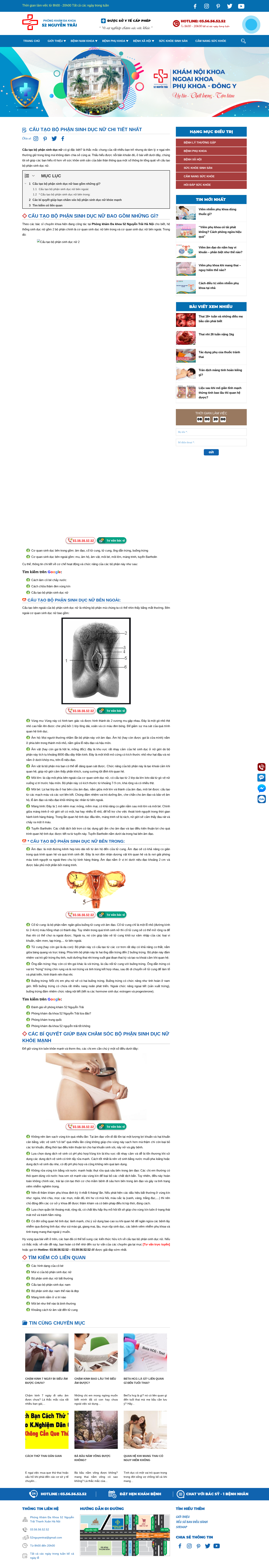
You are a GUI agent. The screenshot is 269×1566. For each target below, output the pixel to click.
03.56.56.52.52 (39, 1529)
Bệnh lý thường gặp (200, 142)
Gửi (211, 452)
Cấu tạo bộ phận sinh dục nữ (49, 592)
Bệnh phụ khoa (113, 40)
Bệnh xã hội (142, 40)
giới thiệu (182, 1516)
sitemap (181, 1527)
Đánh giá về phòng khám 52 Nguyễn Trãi (57, 1007)
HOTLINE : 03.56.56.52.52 (63, 1494)
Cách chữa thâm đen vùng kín (50, 586)
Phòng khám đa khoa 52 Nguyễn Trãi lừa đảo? (61, 1013)
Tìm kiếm (240, 57)
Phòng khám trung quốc (46, 1019)
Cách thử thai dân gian (43, 1455)
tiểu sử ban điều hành (192, 1522)
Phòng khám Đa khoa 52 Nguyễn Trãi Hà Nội (123, 224)
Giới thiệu (55, 40)
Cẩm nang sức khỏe (210, 40)
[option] (134, 82)
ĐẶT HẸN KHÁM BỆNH (140, 1494)
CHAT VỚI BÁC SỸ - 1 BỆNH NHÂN (217, 1494)
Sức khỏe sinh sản (173, 40)
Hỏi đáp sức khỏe (197, 184)
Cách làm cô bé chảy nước (49, 580)
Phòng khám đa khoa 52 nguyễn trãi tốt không (60, 1026)
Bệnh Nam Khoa (82, 40)
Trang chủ (31, 40)
